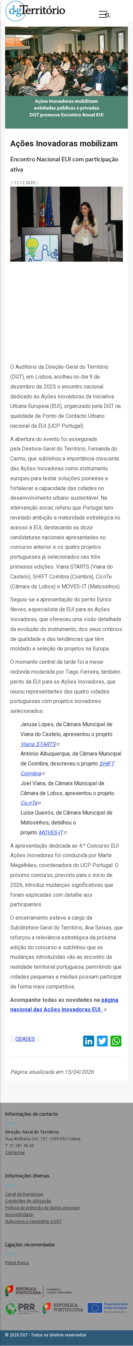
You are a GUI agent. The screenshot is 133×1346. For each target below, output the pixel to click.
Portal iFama (17, 1262)
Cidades (25, 1039)
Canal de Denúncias (24, 1194)
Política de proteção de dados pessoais (42, 1207)
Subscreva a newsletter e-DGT (33, 1221)
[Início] (35, 11)
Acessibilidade (19, 1214)
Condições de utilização (28, 1201)
